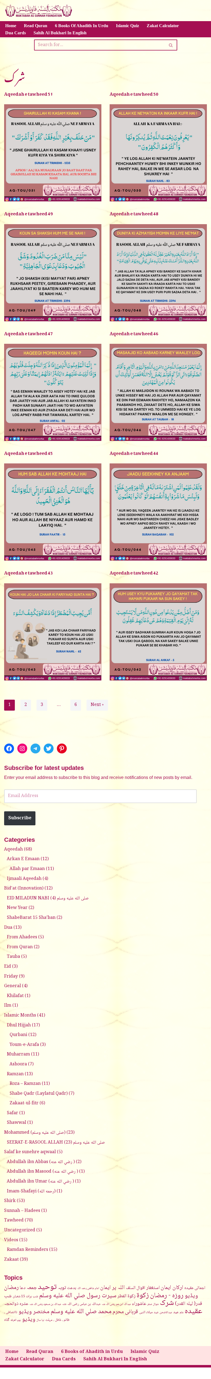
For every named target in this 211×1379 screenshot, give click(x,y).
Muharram (18, 1054)
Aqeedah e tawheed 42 (134, 571)
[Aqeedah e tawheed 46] (158, 392)
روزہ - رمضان (167, 1296)
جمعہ (32, 1287)
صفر (149, 1304)
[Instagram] (22, 748)
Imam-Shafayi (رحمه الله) (31, 1191)
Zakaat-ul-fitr (24, 1103)
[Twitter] (49, 748)
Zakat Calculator (163, 25)
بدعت (71, 1288)
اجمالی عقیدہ (194, 1288)
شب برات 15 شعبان (25, 1296)
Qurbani (18, 1035)
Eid (7, 966)
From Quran (20, 947)
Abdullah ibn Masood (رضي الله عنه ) (42, 1171)
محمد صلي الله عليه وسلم (81, 1311)
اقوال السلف (135, 1288)
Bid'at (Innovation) (23, 888)
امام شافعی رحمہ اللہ (88, 1288)
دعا (23, 1288)
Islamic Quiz (127, 25)
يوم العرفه (15, 1320)
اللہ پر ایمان (112, 1288)
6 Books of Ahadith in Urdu (81, 25)
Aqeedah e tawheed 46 (134, 332)
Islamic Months (20, 1015)
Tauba (13, 957)
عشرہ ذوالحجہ (16, 1304)
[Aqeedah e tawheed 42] (158, 631)
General (12, 986)
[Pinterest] (62, 748)
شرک (167, 1303)
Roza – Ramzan (25, 1084)
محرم (118, 1312)
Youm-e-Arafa (24, 1045)
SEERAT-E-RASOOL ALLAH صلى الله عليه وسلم (56, 1142)
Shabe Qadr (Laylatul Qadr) (39, 1093)
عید (176, 1312)
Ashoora (18, 1064)
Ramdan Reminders (27, 1250)
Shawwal (16, 1123)
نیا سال (40, 1320)
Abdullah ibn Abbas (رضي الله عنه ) (41, 1162)
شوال (156, 1304)
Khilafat (15, 996)
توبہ (62, 1288)
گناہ (6, 1320)
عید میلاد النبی (149, 1312)
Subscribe (19, 818)
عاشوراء (139, 1304)
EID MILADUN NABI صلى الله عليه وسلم (48, 898)
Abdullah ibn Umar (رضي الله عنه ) (40, 1181)
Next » (97, 705)
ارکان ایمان (172, 1288)
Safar (12, 1113)
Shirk (10, 1201)
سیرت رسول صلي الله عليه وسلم (77, 1295)
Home (10, 25)
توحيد (47, 1287)
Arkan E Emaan (23, 859)
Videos (11, 1240)
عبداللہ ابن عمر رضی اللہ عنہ (116, 1304)
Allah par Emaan (27, 869)
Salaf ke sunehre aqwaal (30, 1152)
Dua (8, 927)
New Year (17, 908)
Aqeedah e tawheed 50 (134, 93)
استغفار (153, 1288)
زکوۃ (143, 1296)
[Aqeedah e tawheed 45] (52, 512)
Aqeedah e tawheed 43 (28, 571)
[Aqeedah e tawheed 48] (158, 272)
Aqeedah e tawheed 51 (28, 93)
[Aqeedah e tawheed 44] (158, 512)
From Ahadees (22, 937)
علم (182, 1312)
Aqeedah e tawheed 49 (28, 212)
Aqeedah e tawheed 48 (134, 212)
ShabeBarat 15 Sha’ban (31, 918)
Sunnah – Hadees (22, 1211)
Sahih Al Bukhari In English (60, 32)
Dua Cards (15, 32)
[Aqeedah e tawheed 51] (52, 152)
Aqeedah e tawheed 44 (134, 452)
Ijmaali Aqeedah (24, 879)
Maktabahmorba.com (66, 1373)
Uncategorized (19, 1230)
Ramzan (15, 1074)
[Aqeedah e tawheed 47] (52, 392)
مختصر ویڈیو (33, 1312)
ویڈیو (28, 1320)
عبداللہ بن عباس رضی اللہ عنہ (81, 1304)
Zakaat (11, 1259)
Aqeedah (13, 849)
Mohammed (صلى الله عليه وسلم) (34, 1132)
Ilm (7, 1005)
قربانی (131, 1312)
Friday (11, 976)
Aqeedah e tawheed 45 (28, 452)
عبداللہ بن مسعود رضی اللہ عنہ (45, 1304)
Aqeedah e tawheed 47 (28, 332)
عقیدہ (193, 1311)
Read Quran (35, 25)
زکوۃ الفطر (126, 1296)
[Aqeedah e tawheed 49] (52, 272)
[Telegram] (35, 748)
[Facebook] (9, 748)
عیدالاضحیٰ (166, 1312)
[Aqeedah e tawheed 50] (158, 152)
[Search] (171, 45)
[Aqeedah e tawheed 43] (52, 631)
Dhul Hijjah (19, 1025)
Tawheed (14, 1220)
